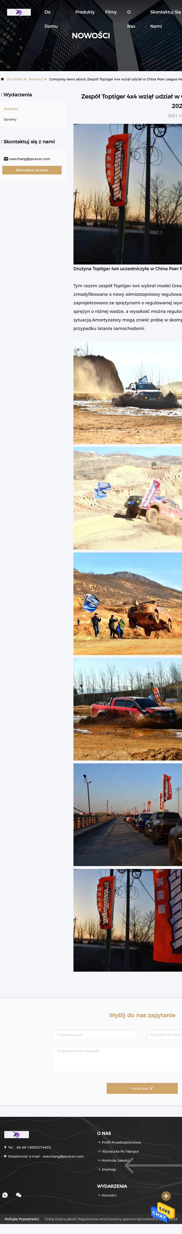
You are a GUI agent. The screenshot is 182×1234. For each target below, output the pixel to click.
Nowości (36, 79)
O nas (131, 14)
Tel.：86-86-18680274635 (29, 1147)
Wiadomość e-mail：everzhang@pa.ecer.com (45, 1156)
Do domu (51, 14)
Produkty (85, 12)
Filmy (111, 12)
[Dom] (19, 12)
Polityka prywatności (22, 1219)
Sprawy (10, 119)
